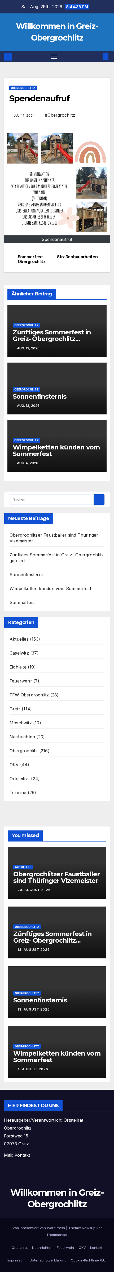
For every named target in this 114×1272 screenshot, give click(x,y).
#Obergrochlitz (60, 115)
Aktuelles (19, 639)
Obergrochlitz (23, 88)
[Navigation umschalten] (54, 56)
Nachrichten (22, 736)
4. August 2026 (32, 1069)
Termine (18, 792)
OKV (14, 764)
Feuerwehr (21, 681)
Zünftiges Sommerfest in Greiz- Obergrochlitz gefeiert (52, 338)
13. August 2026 (33, 950)
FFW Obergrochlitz (29, 694)
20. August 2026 (34, 890)
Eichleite (18, 667)
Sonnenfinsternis (39, 396)
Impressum (16, 1260)
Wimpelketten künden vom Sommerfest (56, 450)
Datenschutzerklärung (48, 1260)
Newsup (88, 1228)
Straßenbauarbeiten (77, 257)
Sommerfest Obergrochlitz (32, 259)
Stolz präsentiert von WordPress (39, 1228)
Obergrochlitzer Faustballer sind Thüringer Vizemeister (56, 877)
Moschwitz (21, 722)
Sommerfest (22, 602)
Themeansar (57, 1235)
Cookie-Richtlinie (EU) (89, 1260)
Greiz (15, 708)
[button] (97, 56)
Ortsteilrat (20, 778)
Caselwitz (19, 653)
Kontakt (96, 1247)
